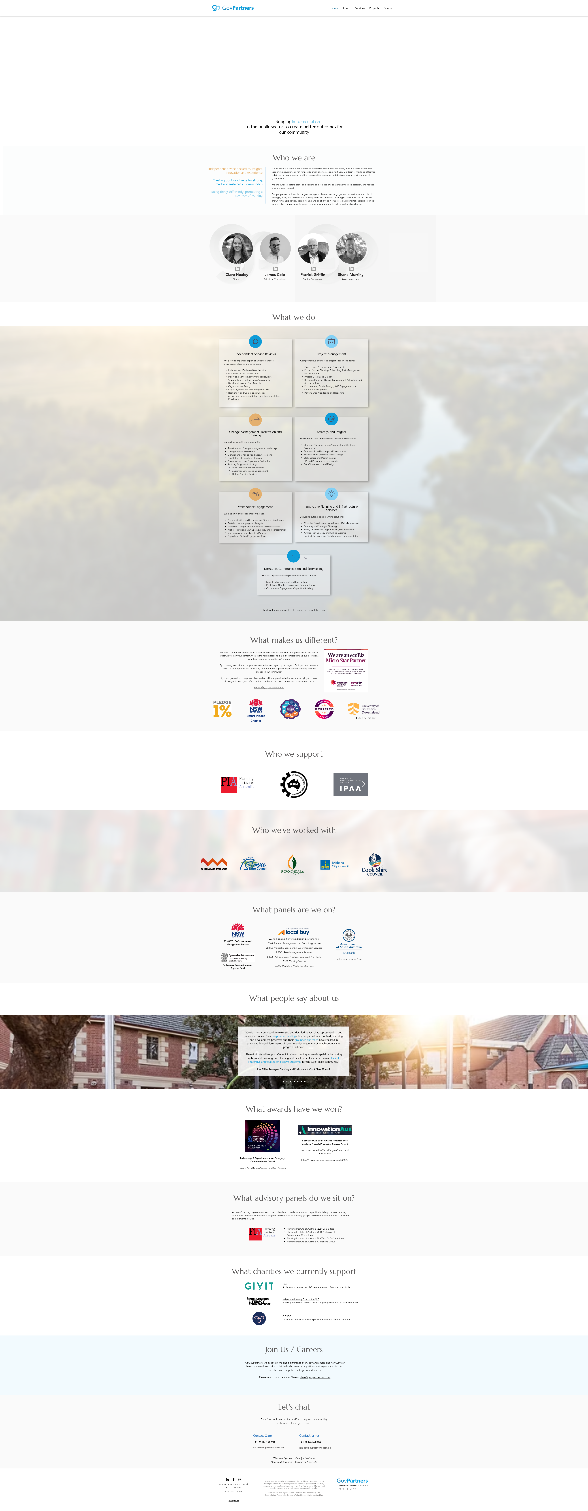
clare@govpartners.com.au (315, 1377)
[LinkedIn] (227, 1479)
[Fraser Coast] (293, 1081)
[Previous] (12, 1052)
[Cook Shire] (286, 1081)
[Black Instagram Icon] (240, 1479)
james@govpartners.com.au (315, 1447)
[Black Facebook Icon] (234, 1479)
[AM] (301, 1082)
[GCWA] (283, 1081)
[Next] (575, 1052)
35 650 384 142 (236, 1491)
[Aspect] (290, 1081)
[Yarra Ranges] (297, 1081)
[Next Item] (364, 784)
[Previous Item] (224, 784)
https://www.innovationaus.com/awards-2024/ (324, 1159)
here (323, 610)
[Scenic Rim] (304, 1081)
